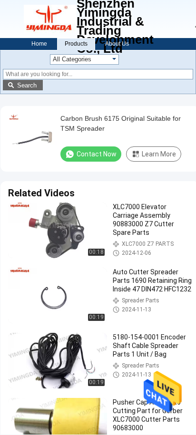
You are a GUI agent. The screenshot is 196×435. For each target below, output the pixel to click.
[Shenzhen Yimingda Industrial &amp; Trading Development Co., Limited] (50, 19)
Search (27, 85)
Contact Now (97, 154)
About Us (117, 43)
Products (76, 43)
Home (39, 43)
